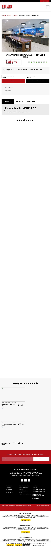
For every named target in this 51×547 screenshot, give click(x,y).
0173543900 (35, 487)
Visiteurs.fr (38, 505)
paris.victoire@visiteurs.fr (38, 1)
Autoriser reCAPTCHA (25, 520)
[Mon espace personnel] (41, 6)
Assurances (8, 487)
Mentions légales (4, 505)
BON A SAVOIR (19, 101)
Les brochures (9, 489)
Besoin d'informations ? (37, 81)
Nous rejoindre (9, 492)
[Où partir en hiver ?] (41, 62)
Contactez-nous (45, 1)
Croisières (21, 489)
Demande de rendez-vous (38, 495)
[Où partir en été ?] (39, 62)
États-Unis (9, 15)
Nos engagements (36, 497)
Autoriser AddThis (25, 532)
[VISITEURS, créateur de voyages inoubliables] (7, 7)
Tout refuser (18, 545)
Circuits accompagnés (23, 487)
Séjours (15, 15)
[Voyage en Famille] (46, 62)
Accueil (3, 15)
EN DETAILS (7, 101)
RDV (2, 1)
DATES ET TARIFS (31, 101)
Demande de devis (8, 1)
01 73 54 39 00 (36, 1)
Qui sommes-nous (9, 490)
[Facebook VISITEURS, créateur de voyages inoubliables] (22, 480)
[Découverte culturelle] (31, 62)
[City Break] (29, 62)
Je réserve (13, 81)
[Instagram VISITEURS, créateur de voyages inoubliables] (25, 480)
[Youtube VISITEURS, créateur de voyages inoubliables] (29, 480)
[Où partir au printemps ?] (34, 62)
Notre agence (16, 1)
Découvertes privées (23, 490)
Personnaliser (26, 545)
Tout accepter (10, 545)
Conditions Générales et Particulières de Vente (14, 505)
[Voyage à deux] (44, 62)
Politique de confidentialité (27, 505)
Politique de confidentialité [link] (38, 545)
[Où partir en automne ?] (36, 62)
